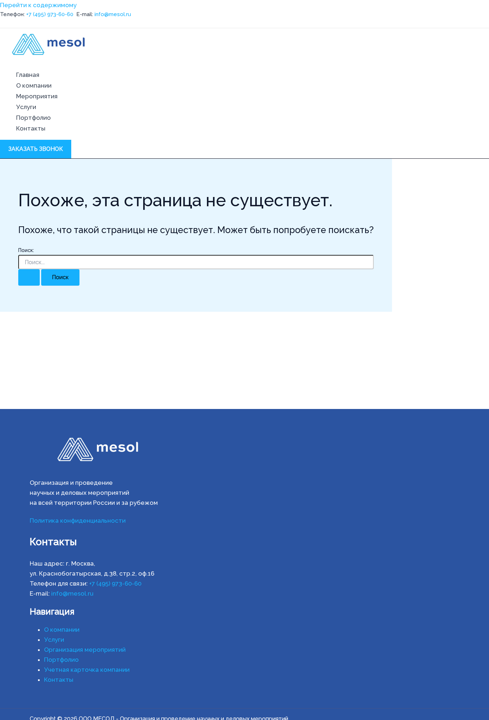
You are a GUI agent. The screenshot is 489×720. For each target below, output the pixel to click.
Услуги (26, 106)
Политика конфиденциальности (78, 520)
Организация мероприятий (85, 649)
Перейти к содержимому (38, 5)
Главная (27, 74)
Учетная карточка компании (87, 669)
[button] (35, 149)
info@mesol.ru (113, 14)
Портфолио (33, 117)
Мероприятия (37, 96)
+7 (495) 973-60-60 (49, 14)
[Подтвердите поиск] (29, 277)
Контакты (30, 128)
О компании (34, 85)
